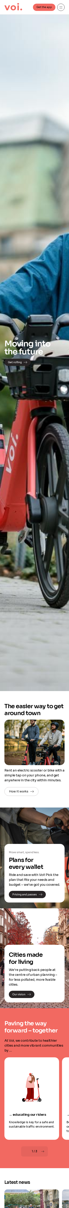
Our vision (18, 994)
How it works (18, 791)
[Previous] (26, 1151)
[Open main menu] (61, 7)
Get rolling (15, 362)
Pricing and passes (24, 894)
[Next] (43, 1151)
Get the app (44, 7)
